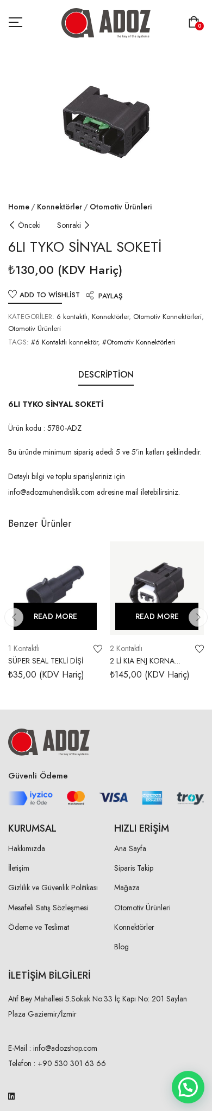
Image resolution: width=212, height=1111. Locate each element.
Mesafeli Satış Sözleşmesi (48, 907)
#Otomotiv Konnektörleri (138, 342)
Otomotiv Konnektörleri (167, 316)
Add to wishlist (50, 295)
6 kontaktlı (72, 316)
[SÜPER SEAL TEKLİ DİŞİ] (55, 588)
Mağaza (127, 887)
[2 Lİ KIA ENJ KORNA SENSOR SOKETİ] (157, 588)
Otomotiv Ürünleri (121, 206)
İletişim (18, 868)
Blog (121, 946)
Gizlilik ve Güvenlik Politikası (53, 887)
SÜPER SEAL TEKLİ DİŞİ (45, 660)
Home (18, 206)
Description (106, 374)
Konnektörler (59, 206)
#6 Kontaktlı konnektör (64, 342)
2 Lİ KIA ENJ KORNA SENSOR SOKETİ (142, 666)
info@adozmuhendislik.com (51, 492)
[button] (196, 23)
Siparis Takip (133, 868)
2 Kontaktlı (126, 648)
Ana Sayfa (130, 848)
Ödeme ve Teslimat (38, 927)
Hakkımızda (26, 848)
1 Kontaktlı (24, 648)
